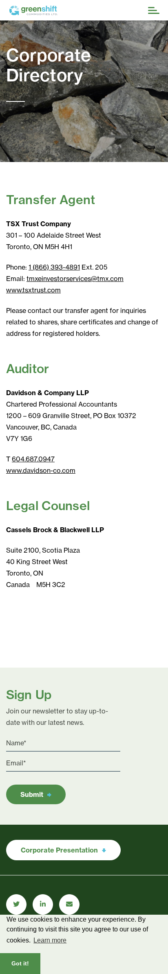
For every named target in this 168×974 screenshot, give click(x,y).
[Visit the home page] (57, 10)
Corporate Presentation (59, 850)
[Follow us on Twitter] (16, 904)
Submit (31, 794)
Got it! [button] (20, 963)
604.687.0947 (33, 459)
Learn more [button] (49, 940)
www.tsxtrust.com (33, 290)
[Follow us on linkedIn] (43, 904)
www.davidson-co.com (40, 470)
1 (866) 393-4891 (54, 267)
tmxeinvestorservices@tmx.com (75, 278)
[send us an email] (69, 904)
